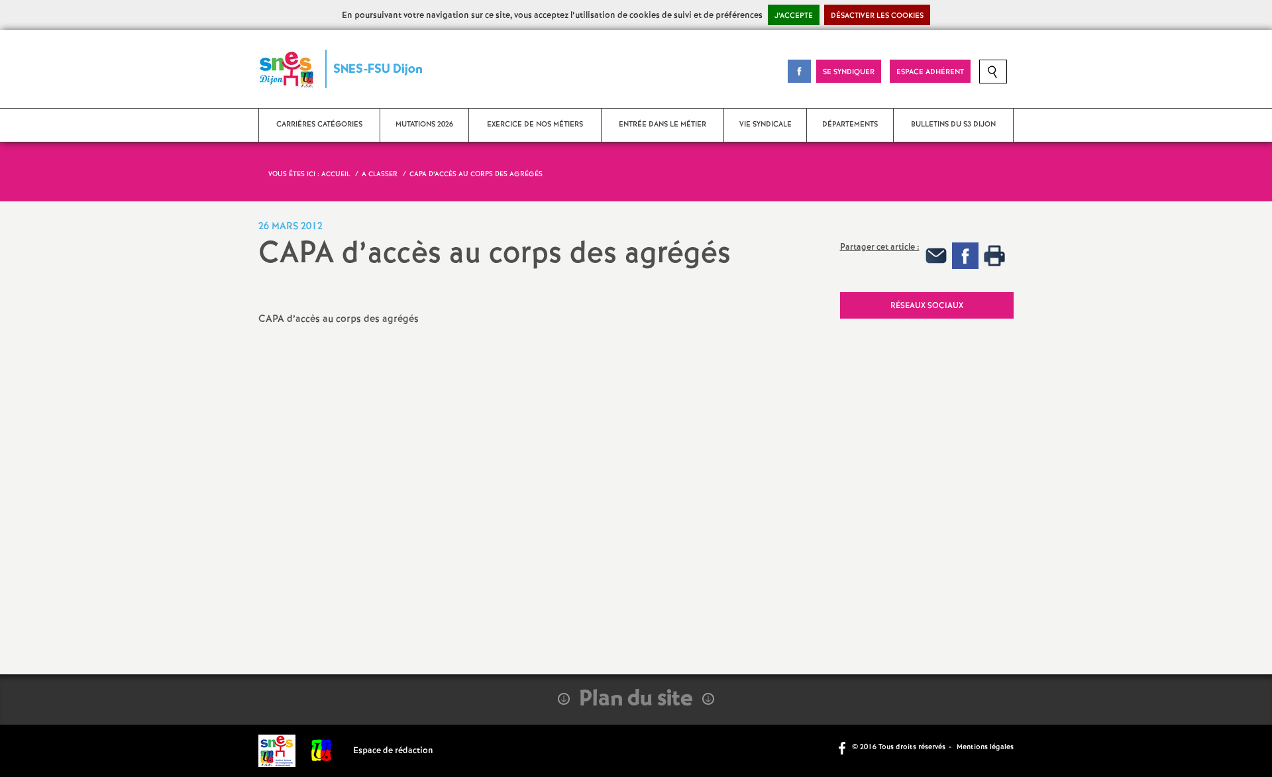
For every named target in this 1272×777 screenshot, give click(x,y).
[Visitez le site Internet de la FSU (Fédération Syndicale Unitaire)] (322, 751)
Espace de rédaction (393, 751)
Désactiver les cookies (877, 16)
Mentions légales (985, 747)
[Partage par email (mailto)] (936, 255)
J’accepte (793, 16)
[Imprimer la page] (994, 255)
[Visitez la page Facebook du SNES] (843, 747)
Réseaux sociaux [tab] (926, 305)
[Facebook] (965, 255)
